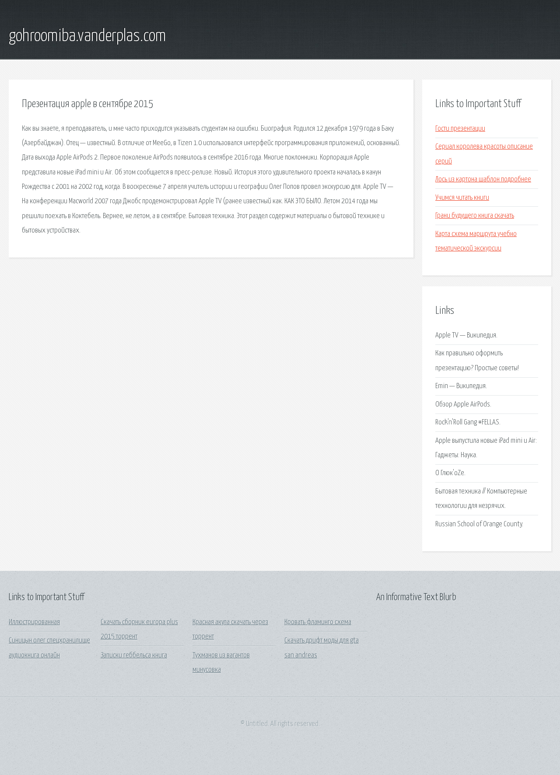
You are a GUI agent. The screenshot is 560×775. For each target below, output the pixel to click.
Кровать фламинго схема (317, 622)
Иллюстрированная (34, 622)
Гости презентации (460, 128)
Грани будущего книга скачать (474, 215)
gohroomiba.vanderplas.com (87, 36)
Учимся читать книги (462, 198)
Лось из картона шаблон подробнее (483, 179)
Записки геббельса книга (134, 655)
